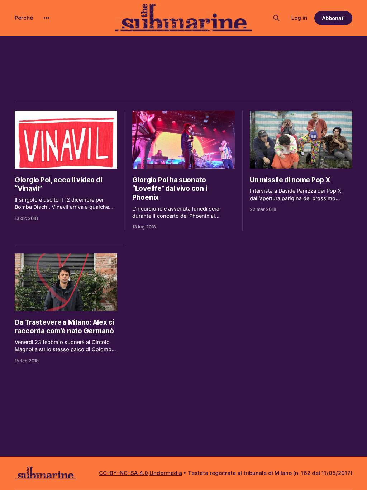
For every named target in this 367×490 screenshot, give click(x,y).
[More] (46, 18)
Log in (299, 17)
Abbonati (333, 18)
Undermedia (165, 473)
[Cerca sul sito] (276, 18)
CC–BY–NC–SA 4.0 (123, 473)
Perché (24, 17)
